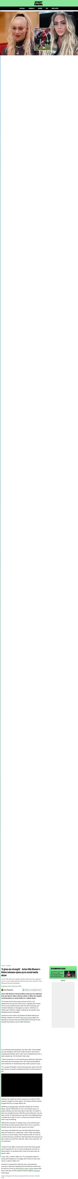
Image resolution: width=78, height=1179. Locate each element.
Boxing (40, 8)
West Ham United (26, 1017)
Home (3, 965)
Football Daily (13, 1107)
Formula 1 (31, 8)
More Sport (55, 8)
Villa (13, 1003)
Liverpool (37, 1171)
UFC (47, 8)
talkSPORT (17, 1049)
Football (22, 8)
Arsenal (6, 1173)
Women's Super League (25, 1168)
